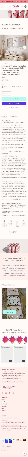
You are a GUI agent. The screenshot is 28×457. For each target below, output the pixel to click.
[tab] (5, 117)
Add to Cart (14, 98)
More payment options (14, 107)
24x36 (21, 86)
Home (3, 399)
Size (3, 84)
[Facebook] (2, 392)
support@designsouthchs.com (12, 418)
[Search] (22, 7)
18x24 (17, 86)
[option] (14, 303)
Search (3, 402)
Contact (3, 410)
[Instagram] (6, 392)
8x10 (5, 86)
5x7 (2, 86)
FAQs (3, 408)
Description (5, 116)
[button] (3, 47)
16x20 (13, 86)
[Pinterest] (9, 392)
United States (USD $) (6, 446)
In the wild (4, 404)
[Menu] (2, 6)
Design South (5, 63)
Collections (4, 406)
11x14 (9, 86)
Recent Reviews (13, 116)
